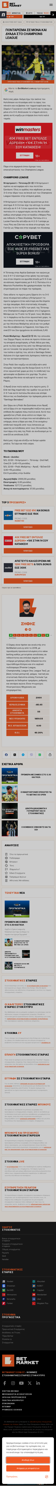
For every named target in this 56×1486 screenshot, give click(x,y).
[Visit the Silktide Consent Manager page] (46, 1477)
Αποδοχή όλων (28, 1460)
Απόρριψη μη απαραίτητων (28, 1468)
